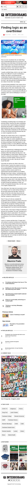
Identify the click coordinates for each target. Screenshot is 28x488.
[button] (22, 22)
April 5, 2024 (20, 34)
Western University (19, 416)
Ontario (22, 431)
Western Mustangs (7, 423)
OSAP (3, 420)
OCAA (16, 423)
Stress (18, 241)
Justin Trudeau (14, 412)
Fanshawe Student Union (8, 427)
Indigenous (13, 408)
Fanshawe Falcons (13, 420)
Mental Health (11, 241)
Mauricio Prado (8, 34)
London (15, 431)
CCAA (22, 423)
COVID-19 (4, 408)
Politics (21, 408)
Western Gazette (6, 431)
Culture (14, 34)
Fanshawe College (6, 416)
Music (3, 435)
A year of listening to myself (17, 314)
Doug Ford (4, 412)
